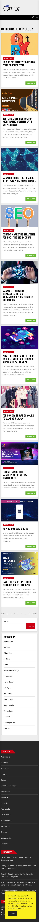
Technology (8, 58)
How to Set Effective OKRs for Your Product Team (19, 63)
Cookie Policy (19, 908)
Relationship (8, 699)
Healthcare (8, 676)
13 (29, 613)
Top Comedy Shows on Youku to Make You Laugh (18, 416)
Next (35, 613)
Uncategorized (9, 722)
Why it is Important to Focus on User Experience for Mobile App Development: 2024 (19, 359)
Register (4, 909)
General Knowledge (11, 670)
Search (6, 621)
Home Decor (9, 682)
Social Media (9, 705)
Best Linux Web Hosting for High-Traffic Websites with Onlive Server (17, 122)
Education (8, 653)
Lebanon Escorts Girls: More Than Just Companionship (16, 858)
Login (3, 907)
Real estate (8, 694)
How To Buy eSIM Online (15, 528)
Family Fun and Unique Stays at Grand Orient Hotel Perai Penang (18, 867)
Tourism (7, 717)
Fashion (7, 659)
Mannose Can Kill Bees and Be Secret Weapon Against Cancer (19, 179)
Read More (31, 83)
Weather (7, 728)
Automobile (8, 641)
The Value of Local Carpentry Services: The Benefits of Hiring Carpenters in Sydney (18, 883)
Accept (12, 914)
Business (7, 647)
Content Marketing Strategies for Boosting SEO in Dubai (19, 235)
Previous (4, 613)
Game (6, 665)
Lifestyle (7, 688)
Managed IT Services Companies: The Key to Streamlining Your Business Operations (18, 295)
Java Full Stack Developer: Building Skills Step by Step (18, 583)
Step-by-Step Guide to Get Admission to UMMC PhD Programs (17, 875)
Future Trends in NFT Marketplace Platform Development (15, 475)
